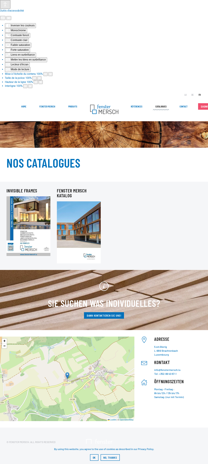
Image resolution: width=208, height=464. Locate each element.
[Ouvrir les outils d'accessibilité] (5, 4)
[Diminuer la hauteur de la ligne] (36, 82)
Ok (94, 457)
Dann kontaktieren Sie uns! (104, 315)
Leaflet (113, 419)
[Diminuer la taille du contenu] (45, 74)
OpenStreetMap (127, 419)
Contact (184, 106)
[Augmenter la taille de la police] (39, 78)
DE (192, 94)
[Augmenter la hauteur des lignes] (41, 82)
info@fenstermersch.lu (167, 369)
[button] (67, 375)
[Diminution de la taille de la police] (34, 78)
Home (23, 106)
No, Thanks (110, 457)
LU (185, 94)
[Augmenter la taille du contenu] (50, 74)
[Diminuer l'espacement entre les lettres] (25, 86)
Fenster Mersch (47, 106)
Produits (72, 106)
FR (200, 94)
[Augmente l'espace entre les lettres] (30, 86)
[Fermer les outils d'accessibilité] (8, 18)
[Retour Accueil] (104, 109)
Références (136, 106)
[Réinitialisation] (3, 18)
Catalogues (161, 106)
